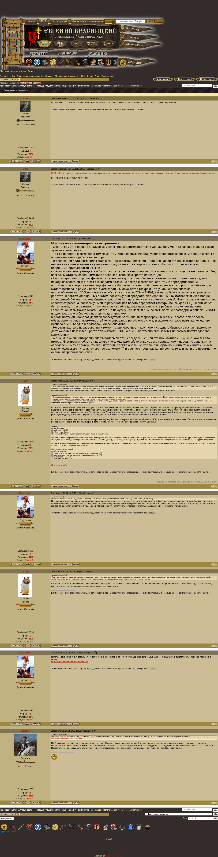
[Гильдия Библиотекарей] (101, 62)
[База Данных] (45, 62)
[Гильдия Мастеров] (85, 62)
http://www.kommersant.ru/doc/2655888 (69, 661)
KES (9, 76)
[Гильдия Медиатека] (116, 62)
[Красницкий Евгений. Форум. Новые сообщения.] (65, 162)
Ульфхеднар (107, 76)
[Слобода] (77, 62)
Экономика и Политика (102, 86)
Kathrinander (25, 239)
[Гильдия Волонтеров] (37, 62)
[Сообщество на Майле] (29, 62)
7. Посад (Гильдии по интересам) (50, 86)
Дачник (89, 76)
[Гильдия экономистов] (108, 62)
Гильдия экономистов (78, 86)
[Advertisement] (71, 9)
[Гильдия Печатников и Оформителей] (69, 62)
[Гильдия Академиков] (93, 62)
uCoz (107, 856)
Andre (97, 76)
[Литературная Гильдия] (61, 62)
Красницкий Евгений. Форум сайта (16, 86)
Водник (25, 381)
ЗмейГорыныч (47, 76)
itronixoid (37, 83)
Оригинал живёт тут (61, 465)
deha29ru (81, 76)
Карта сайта (118, 856)
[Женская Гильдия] (53, 62)
